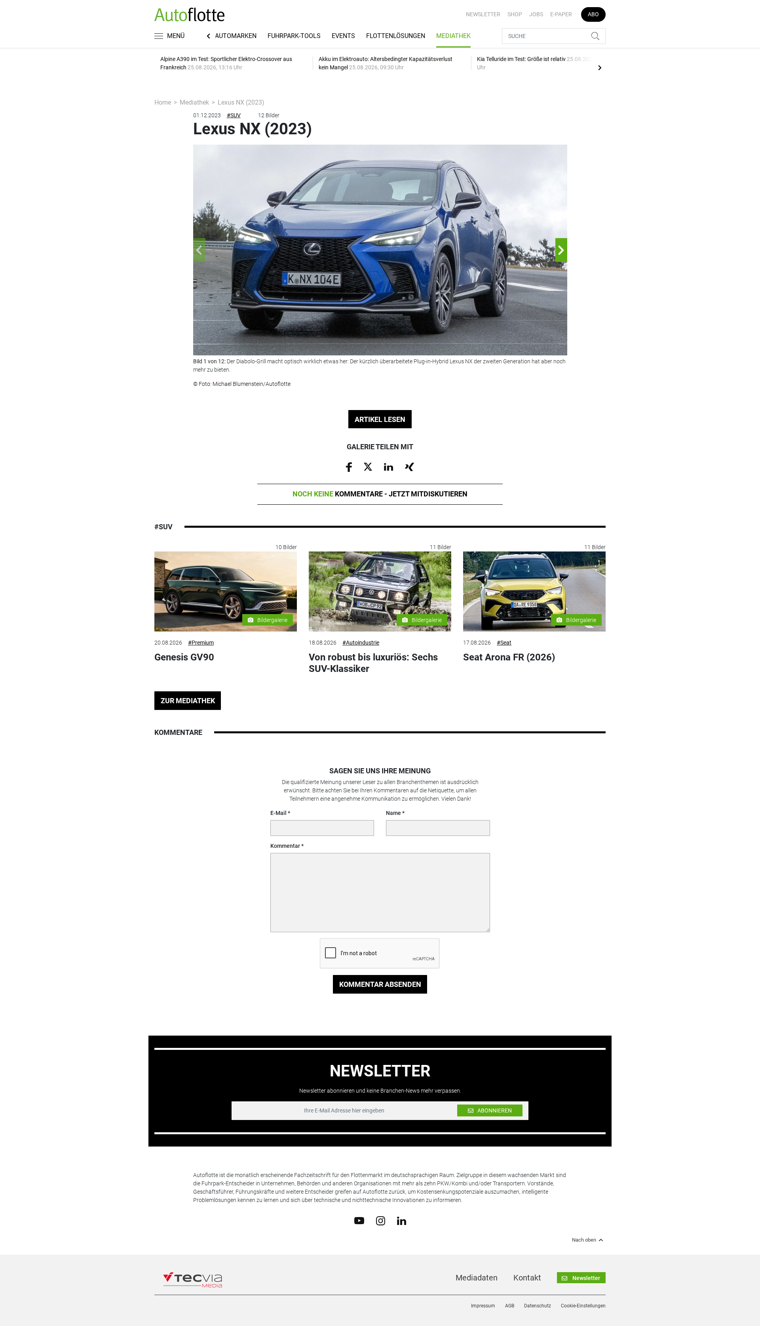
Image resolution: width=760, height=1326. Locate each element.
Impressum (483, 1306)
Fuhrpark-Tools (294, 36)
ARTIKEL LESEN (380, 419)
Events (343, 36)
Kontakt (527, 1277)
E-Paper (561, 14)
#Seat (504, 642)
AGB (509, 1306)
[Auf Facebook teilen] (349, 467)
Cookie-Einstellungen (583, 1306)
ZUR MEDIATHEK (188, 700)
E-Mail (278, 813)
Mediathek (453, 36)
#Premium (201, 642)
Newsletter (483, 14)
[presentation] (600, 67)
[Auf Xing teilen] (409, 466)
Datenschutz (537, 1306)
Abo (593, 14)
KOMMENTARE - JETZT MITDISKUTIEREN (380, 494)
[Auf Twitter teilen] (368, 466)
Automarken (235, 36)
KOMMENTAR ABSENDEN (380, 984)
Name (393, 813)
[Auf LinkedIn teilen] (388, 466)
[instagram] (380, 1220)
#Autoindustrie (360, 642)
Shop (514, 14)
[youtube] (359, 1220)
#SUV (234, 115)
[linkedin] (401, 1220)
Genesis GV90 (184, 657)
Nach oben (584, 1240)
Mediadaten (477, 1277)
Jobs (536, 14)
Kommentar (285, 846)
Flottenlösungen (395, 36)
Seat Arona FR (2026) (509, 657)
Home (162, 102)
